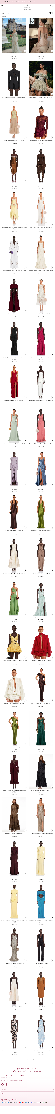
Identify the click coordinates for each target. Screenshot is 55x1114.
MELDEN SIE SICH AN (18, 1080)
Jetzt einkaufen (38, 1)
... (27, 1059)
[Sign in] (50, 6)
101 (30, 1059)
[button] (2, 5)
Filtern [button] (5, 13)
